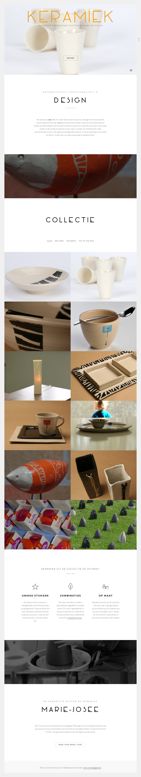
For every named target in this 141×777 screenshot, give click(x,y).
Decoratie (71, 241)
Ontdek (70, 58)
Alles (49, 241)
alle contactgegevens (92, 768)
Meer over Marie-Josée (70, 745)
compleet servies (74, 618)
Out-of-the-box (86, 241)
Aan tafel (59, 241)
